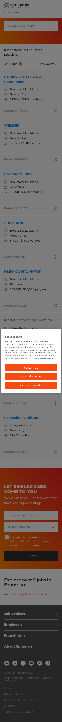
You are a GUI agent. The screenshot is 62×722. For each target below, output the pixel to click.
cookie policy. (46, 358)
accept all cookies (31, 385)
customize (31, 367)
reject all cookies (31, 376)
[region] (30, 361)
